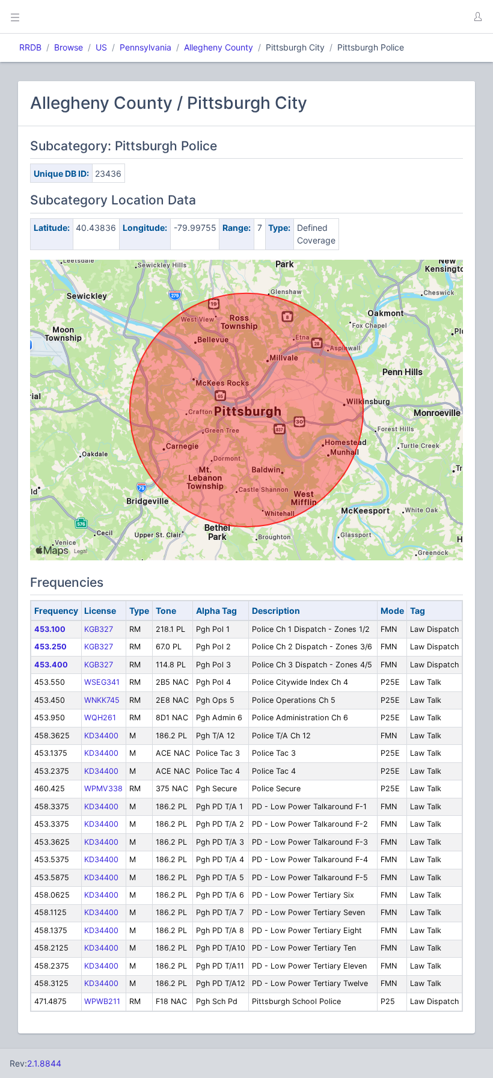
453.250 (50, 646)
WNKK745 (102, 700)
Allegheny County (218, 47)
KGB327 (98, 629)
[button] (477, 17)
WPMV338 (103, 788)
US (101, 47)
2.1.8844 (44, 1063)
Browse (68, 47)
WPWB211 (102, 1001)
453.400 (51, 664)
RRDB (30, 47)
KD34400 (101, 735)
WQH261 (100, 717)
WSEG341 (102, 682)
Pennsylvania (145, 47)
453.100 (50, 629)
